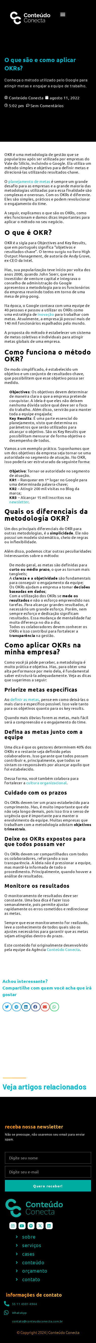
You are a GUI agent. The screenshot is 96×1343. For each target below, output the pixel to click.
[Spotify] (31, 1225)
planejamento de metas (29, 181)
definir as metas (24, 699)
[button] (63, 14)
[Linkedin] (49, 1225)
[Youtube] (22, 1225)
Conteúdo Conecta (63, 949)
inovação (46, 314)
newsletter (19, 501)
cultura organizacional (46, 782)
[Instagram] (12, 1225)
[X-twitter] (40, 1225)
